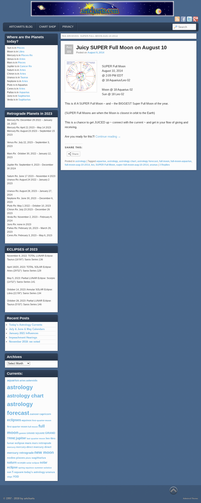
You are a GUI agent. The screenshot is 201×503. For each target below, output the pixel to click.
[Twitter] (189, 19)
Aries (22, 59)
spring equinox (26, 468)
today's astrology (34, 472)
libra (52, 438)
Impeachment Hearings (23, 337)
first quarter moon (17, 426)
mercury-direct (24, 447)
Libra (21, 51)
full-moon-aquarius (181, 161)
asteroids (31, 380)
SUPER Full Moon (105, 164)
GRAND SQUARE (36, 433)
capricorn (45, 414)
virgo (9, 477)
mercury (11, 447)
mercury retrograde (20, 452)
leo (92, 164)
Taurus (24, 77)
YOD (16, 476)
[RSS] (177, 19)
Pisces (21, 47)
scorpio (21, 462)
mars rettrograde (41, 443)
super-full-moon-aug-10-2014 (132, 164)
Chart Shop (47, 26)
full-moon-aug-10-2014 (77, 164)
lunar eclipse (15, 443)
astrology (80, 161)
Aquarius (24, 92)
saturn (12, 462)
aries (23, 380)
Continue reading (108, 136)
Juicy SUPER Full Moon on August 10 (121, 47)
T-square (18, 472)
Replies (164, 164)
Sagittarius (24, 96)
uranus (154, 164)
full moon (164, 161)
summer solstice (43, 468)
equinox (26, 420)
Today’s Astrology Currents (25, 324)
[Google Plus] (195, 19)
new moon (44, 452)
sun (9, 472)
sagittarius (39, 457)
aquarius (101, 161)
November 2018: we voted (24, 341)
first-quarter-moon (41, 420)
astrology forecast (147, 161)
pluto (28, 458)
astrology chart (127, 161)
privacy (68, 26)
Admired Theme (190, 498)
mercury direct (42, 447)
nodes (11, 457)
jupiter (21, 438)
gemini (22, 433)
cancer (34, 414)
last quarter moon (36, 438)
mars (28, 443)
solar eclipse (32, 463)
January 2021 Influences (23, 333)
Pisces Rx (27, 55)
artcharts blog (21, 26)
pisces (20, 457)
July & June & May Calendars (27, 329)
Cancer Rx (26, 66)
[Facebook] (183, 19)
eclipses (14, 420)
